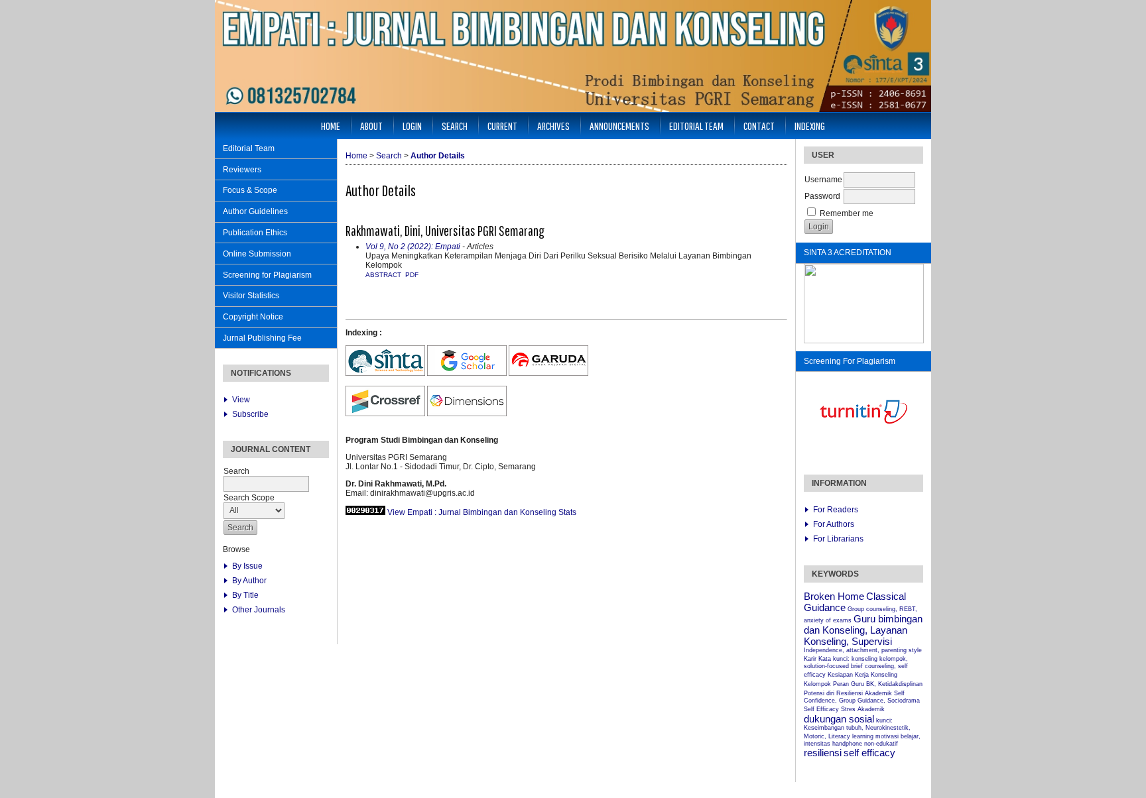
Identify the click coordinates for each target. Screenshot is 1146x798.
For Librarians (838, 538)
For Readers (835, 509)
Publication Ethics (255, 232)
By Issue (247, 566)
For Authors (833, 524)
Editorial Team (249, 148)
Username (823, 179)
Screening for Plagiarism (267, 275)
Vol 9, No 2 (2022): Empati (412, 246)
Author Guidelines (255, 211)
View (241, 399)
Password (822, 196)
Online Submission (257, 253)
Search (455, 125)
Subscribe (250, 414)
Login (412, 125)
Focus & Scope (250, 190)
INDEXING (810, 125)
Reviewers (242, 169)
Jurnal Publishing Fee (262, 338)
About (371, 125)
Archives (553, 125)
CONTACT (759, 125)
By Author (249, 580)
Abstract (383, 274)
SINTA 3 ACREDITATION (847, 252)
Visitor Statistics (251, 295)
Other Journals (258, 609)
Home (330, 125)
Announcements (619, 125)
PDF (411, 274)
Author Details (438, 155)
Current (502, 125)
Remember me (846, 213)
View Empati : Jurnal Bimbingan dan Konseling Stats (481, 512)
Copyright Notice (253, 316)
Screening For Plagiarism (849, 361)
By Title (245, 595)
